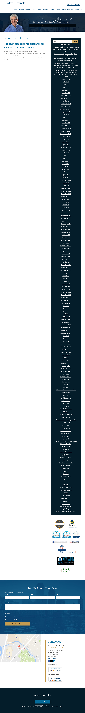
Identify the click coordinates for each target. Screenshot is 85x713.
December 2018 (66, 191)
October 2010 (65, 374)
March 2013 (66, 317)
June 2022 (65, 161)
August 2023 (66, 150)
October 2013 (65, 297)
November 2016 (66, 229)
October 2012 (65, 330)
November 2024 (66, 128)
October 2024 (65, 131)
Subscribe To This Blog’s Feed (66, 511)
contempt (66, 403)
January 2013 (65, 322)
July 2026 (66, 82)
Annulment (66, 392)
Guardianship (65, 439)
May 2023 (66, 158)
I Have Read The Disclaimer (15, 616)
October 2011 (66, 349)
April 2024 (65, 144)
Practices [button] (27, 9)
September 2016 (65, 232)
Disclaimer (7, 613)
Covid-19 (66, 406)
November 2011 (66, 347)
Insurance (65, 449)
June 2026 (65, 84)
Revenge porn (66, 498)
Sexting (65, 501)
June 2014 (65, 276)
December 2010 (66, 368)
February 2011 (65, 363)
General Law (66, 436)
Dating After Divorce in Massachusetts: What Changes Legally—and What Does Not (65, 49)
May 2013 (66, 311)
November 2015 (66, 240)
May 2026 (66, 87)
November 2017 (66, 216)
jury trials (66, 454)
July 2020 (66, 172)
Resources (70, 9)
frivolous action (65, 431)
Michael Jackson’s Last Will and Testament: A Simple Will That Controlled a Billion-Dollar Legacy (65, 72)
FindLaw (61, 706)
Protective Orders (66, 490)
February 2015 (66, 256)
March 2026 (66, 93)
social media (66, 504)
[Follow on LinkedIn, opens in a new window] (54, 661)
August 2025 (66, 112)
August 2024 (66, 136)
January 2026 (65, 98)
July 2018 (66, 202)
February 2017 (66, 224)
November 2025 (66, 104)
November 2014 (66, 265)
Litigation (66, 460)
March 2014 (66, 284)
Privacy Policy (36, 706)
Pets (65, 479)
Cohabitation (65, 401)
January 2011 (66, 366)
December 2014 (66, 262)
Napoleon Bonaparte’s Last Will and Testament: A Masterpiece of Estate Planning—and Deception (66, 65)
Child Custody (26, 51)
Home (16, 9)
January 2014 (65, 289)
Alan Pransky (9, 51)
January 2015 (65, 259)
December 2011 (66, 344)
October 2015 (65, 243)
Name (6, 594)
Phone (58, 594)
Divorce (65, 412)
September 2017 (65, 218)
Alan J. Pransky (39, 705)
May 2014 (66, 278)
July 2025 (66, 114)
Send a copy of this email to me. (15, 619)
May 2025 (66, 117)
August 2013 (66, 303)
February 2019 (66, 188)
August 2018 (66, 199)
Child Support (66, 398)
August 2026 (66, 79)
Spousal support (65, 506)
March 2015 (66, 254)
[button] (83, 705)
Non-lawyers (65, 468)
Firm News (66, 425)
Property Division (66, 487)
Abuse (66, 384)
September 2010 (65, 377)
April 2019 (66, 185)
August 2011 (66, 355)
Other (66, 471)
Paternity (66, 474)
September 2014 (65, 270)
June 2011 (66, 357)
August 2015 (66, 248)
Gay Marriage (65, 433)
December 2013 (66, 292)
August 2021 (66, 169)
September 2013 (65, 300)
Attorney (21, 9)
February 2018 (66, 213)
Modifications (65, 465)
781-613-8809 (73, 4)
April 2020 (65, 175)
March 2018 (66, 210)
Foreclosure (66, 428)
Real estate (66, 495)
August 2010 (66, 379)
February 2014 (66, 286)
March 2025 (66, 123)
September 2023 (65, 147)
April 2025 (65, 120)
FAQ (34, 9)
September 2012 (65, 333)
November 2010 (66, 371)
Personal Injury (66, 476)
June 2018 (65, 205)
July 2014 (66, 273)
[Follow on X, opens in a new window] (51, 661)
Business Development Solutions (49, 706)
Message (7, 602)
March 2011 (66, 360)
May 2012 (66, 341)
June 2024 (65, 142)
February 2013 (66, 319)
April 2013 (66, 314)
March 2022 (66, 166)
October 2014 (65, 267)
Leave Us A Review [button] (42, 701)
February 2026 (66, 95)
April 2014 (66, 281)
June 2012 (65, 338)
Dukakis (53, 9)
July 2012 (66, 336)
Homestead (66, 446)
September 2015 (65, 246)
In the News (46, 9)
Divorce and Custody (66, 414)
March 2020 (66, 177)
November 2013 (66, 295)
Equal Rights (66, 417)
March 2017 (66, 221)
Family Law (33, 51)
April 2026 (65, 90)
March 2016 (66, 235)
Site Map (30, 706)
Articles (64, 9)
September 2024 (65, 134)
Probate (66, 485)
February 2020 (66, 180)
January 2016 (65, 237)
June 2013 (65, 308)
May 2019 (66, 183)
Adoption (66, 387)
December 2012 (66, 325)
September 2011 (65, 352)
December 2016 (66, 226)
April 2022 (65, 164)
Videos (58, 9)
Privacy (65, 482)
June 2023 (65, 155)
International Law (66, 452)
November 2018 (66, 194)
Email (32, 594)
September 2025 (65, 109)
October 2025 (65, 106)
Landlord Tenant (65, 457)
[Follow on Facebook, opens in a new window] (49, 661)
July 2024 (66, 139)
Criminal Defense (66, 409)
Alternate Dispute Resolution (66, 390)
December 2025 (66, 101)
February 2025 (66, 125)
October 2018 (65, 196)
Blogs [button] (38, 9)
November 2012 (66, 327)
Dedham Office (52, 658)
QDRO (66, 493)
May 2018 (66, 207)
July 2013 (66, 306)
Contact (77, 9)
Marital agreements (66, 463)
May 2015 (66, 251)
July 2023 (66, 153)
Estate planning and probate (66, 420)
